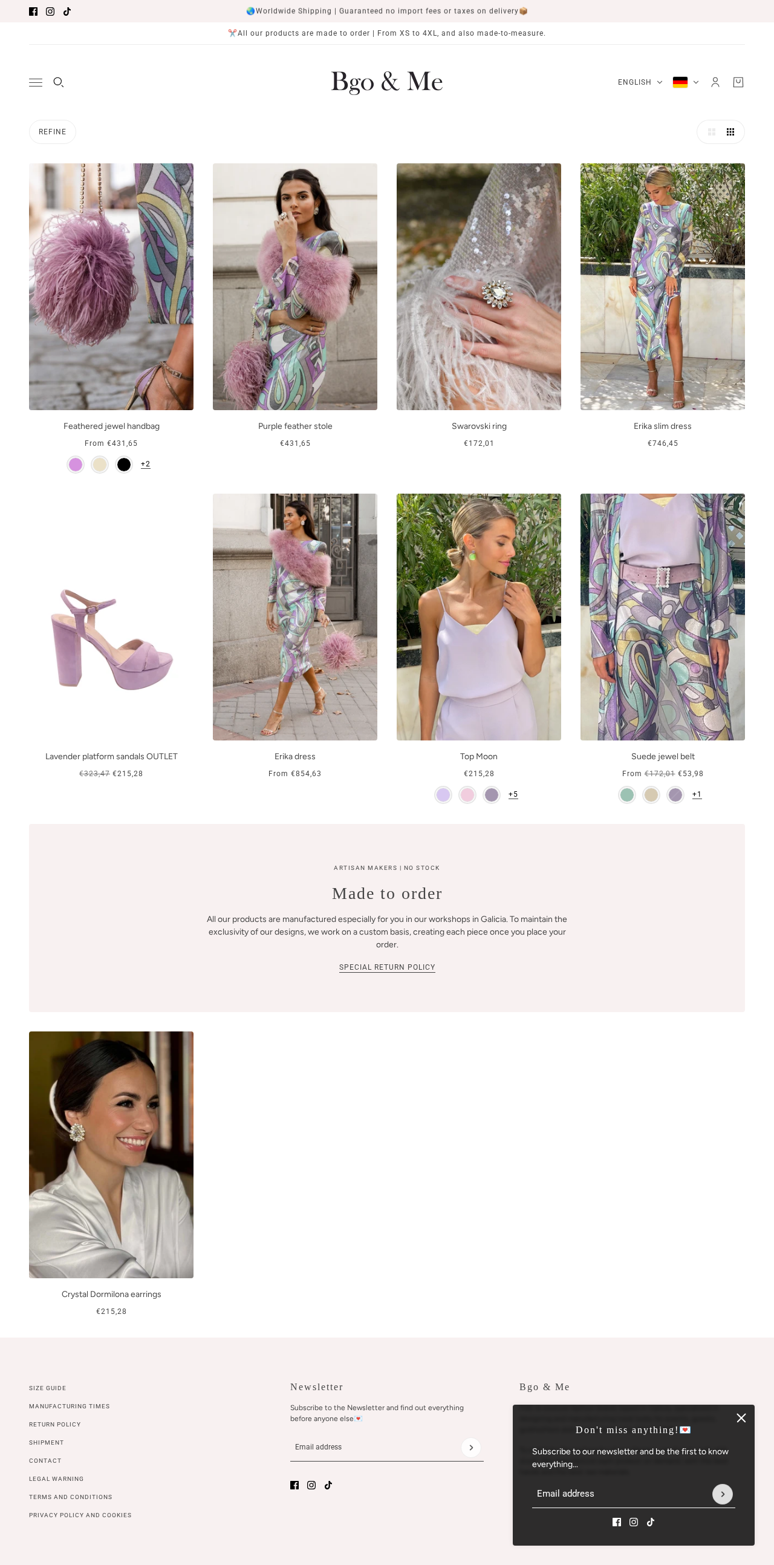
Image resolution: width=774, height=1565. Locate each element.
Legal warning (56, 1478)
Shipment (46, 1442)
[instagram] (50, 11)
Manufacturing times (69, 1406)
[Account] (715, 82)
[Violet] (443, 795)
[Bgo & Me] (387, 82)
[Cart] (738, 82)
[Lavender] (491, 795)
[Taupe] (651, 795)
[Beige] (100, 464)
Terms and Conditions (70, 1497)
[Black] (124, 464)
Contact (45, 1460)
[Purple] (75, 464)
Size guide (48, 1388)
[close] (741, 1418)
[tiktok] (67, 11)
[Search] (58, 82)
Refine (53, 132)
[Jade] (627, 795)
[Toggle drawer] (35, 83)
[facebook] (33, 11)
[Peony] (467, 795)
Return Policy (55, 1424)
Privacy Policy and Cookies (80, 1515)
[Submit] (722, 1494)
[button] (709, 132)
